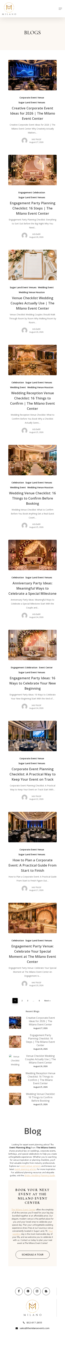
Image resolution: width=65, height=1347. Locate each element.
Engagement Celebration (31, 192)
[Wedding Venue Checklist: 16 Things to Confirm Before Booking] (32, 460)
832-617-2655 (34, 1322)
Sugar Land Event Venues (31, 102)
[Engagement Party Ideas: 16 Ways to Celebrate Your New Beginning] (32, 645)
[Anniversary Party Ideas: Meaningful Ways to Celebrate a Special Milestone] (32, 555)
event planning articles (25, 1169)
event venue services (30, 1165)
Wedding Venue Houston (32, 292)
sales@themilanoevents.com (34, 1328)
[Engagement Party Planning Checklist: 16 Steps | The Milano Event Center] (32, 170)
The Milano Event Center (23, 1209)
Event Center (46, 667)
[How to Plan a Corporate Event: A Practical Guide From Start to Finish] (32, 827)
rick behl (36, 234)
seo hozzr (36, 139)
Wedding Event (46, 287)
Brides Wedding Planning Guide (39, 1175)
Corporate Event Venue (32, 97)
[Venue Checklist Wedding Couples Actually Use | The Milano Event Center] (32, 265)
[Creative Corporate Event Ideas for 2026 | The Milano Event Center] (32, 75)
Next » (47, 1000)
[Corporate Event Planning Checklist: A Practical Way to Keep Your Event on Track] (32, 736)
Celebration (17, 382)
